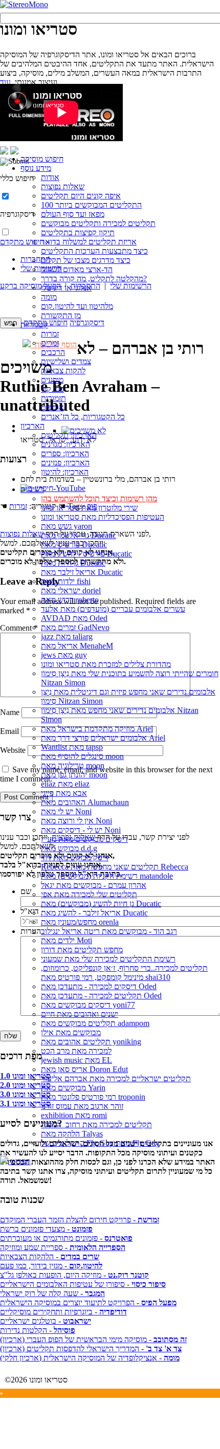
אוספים (52, 407)
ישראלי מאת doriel (71, 590)
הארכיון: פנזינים (65, 462)
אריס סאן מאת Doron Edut (84, 1069)
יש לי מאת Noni (66, 811)
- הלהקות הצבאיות (49, 1256)
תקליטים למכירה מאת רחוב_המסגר (96, 1124)
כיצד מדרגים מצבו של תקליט (85, 260)
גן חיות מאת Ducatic (73, 563)
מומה (49, 297)
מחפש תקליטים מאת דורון (82, 949)
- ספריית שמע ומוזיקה (62, 1247)
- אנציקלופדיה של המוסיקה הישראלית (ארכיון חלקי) (90, 1357)
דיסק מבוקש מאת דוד (74, 857)
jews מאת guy (64, 655)
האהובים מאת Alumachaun (85, 802)
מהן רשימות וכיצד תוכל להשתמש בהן (99, 498)
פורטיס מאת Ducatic (74, 544)
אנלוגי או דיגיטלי (66, 287)
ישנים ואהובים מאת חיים (79, 1014)
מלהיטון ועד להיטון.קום (77, 306)
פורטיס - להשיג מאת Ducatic (86, 553)
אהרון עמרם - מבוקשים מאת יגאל (93, 885)
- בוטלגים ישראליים (45, 1321)
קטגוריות (34, 324)
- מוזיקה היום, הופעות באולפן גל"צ (74, 1274)
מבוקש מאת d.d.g (69, 848)
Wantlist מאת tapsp (72, 747)
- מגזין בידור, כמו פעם (51, 1265)
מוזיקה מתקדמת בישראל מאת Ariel (97, 728)
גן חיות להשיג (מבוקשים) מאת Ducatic (101, 903)
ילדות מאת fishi (66, 581)
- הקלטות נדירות (37, 1330)
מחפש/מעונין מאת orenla (80, 922)
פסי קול (52, 389)
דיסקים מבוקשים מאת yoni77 (88, 1004)
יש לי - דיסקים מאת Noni (81, 830)
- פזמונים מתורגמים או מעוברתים (66, 1238)
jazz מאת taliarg (67, 636)
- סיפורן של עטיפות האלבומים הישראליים (83, 1284)
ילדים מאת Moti (66, 940)
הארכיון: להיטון (65, 471)
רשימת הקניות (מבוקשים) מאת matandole (107, 876)
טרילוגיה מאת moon (72, 765)
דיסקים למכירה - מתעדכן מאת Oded (99, 986)
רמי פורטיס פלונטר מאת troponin (93, 1097)
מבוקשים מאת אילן (71, 1032)
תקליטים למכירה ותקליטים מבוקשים (98, 223)
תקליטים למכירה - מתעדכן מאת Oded (101, 995)
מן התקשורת (61, 315)
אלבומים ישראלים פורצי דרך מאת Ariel (103, 737)
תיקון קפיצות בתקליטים (78, 232)
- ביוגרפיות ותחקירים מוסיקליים (63, 1311)
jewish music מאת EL (76, 1060)
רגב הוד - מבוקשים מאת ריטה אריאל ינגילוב (109, 931)
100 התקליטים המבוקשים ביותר (91, 204)
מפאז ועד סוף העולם (72, 214)
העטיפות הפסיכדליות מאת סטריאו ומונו (102, 516)
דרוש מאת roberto (70, 599)
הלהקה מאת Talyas (72, 1133)
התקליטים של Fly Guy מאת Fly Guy (100, 1143)
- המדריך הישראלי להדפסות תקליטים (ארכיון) (91, 1348)
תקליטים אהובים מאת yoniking (91, 1041)
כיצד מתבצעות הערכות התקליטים (94, 251)
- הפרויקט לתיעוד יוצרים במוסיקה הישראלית (88, 1302)
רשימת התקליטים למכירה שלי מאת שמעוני (108, 958)
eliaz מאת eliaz (65, 783)
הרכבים (53, 352)
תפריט (19, 1161)
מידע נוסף (35, 168)
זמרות (50, 333)
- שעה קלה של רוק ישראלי (52, 1293)
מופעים (52, 379)
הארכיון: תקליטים (69, 435)
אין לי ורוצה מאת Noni (76, 820)
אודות (50, 177)
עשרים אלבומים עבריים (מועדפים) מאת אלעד (113, 609)
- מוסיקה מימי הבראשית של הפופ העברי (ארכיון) (93, 1339)
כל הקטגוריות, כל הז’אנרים (83, 416)
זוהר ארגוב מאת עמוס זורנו (82, 1106)
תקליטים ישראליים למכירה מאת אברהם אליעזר (116, 1078)
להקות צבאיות (63, 370)
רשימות (32, 489)
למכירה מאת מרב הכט (76, 1050)
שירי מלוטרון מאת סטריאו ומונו (89, 507)
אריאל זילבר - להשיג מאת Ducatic (94, 912)
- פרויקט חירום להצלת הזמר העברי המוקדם (79, 1219)
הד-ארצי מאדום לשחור (77, 269)
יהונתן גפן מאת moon (74, 774)
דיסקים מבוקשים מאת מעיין (84, 839)
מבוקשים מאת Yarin (73, 1087)
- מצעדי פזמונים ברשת (46, 1228)
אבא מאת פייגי (64, 793)
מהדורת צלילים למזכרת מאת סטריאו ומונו (106, 664)
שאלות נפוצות (62, 186)
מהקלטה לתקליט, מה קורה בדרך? (94, 278)
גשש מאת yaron (66, 526)
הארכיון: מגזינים (65, 444)
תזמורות (53, 398)
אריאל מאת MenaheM (77, 645)
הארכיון (32, 425)
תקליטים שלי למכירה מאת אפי (89, 894)
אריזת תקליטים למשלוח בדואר (89, 241)
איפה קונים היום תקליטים (81, 195)
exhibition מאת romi (74, 1115)
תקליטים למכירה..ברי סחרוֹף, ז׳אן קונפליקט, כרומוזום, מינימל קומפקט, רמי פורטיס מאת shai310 (124, 973)
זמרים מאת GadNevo (75, 627)
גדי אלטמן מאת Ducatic (78, 535)
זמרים (50, 343)
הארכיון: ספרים (65, 453)
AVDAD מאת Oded (74, 618)
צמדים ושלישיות (66, 361)
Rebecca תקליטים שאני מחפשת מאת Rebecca (114, 866)
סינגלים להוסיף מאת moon (82, 756)
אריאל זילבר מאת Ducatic (82, 572)
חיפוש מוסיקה (41, 158)
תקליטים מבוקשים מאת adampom (95, 1023)
